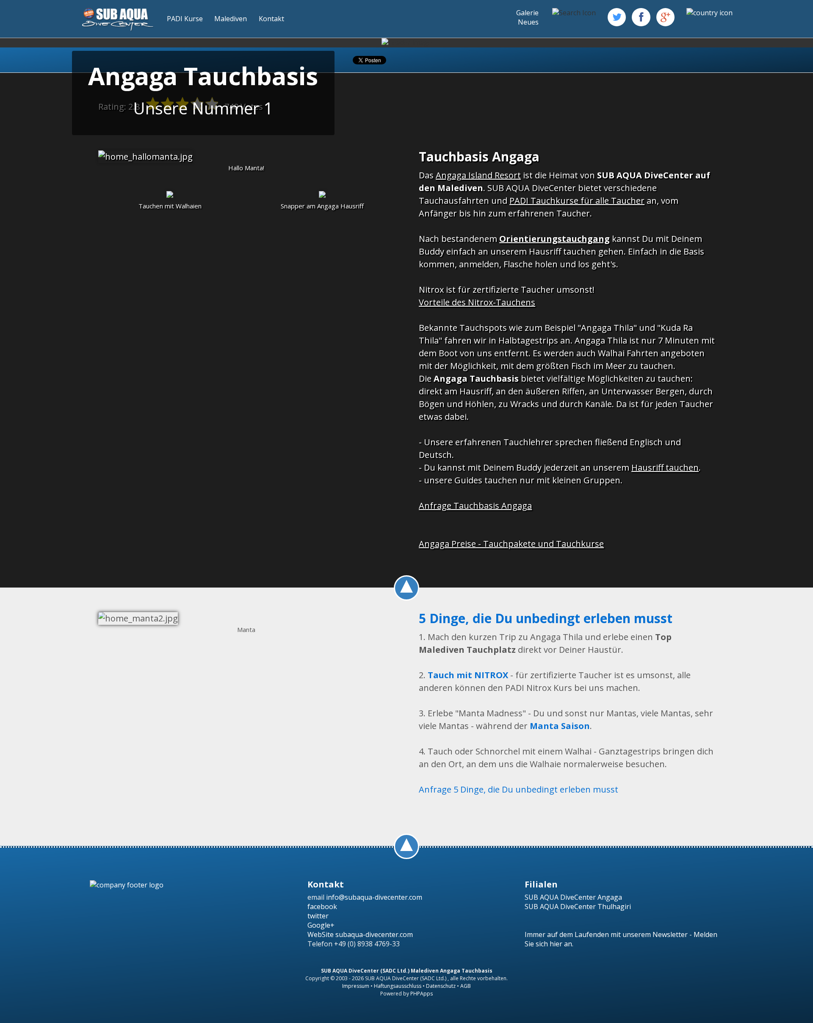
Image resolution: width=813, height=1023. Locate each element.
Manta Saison (560, 726)
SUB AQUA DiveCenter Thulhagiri (578, 906)
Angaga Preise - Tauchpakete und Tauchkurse (511, 543)
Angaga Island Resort (478, 175)
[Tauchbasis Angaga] (145, 156)
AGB (465, 986)
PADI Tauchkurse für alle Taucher (576, 200)
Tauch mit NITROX (468, 675)
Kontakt (271, 18)
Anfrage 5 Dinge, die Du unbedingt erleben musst (518, 789)
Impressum (355, 986)
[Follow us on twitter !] (617, 17)
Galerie (527, 12)
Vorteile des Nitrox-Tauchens (477, 302)
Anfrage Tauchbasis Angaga (475, 505)
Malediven (230, 18)
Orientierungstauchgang (554, 238)
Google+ (321, 925)
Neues (528, 22)
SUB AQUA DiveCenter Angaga (573, 897)
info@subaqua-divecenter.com (374, 897)
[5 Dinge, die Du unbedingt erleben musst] (138, 618)
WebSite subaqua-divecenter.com (360, 934)
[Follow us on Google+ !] (665, 17)
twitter (318, 915)
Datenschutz (441, 986)
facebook (322, 906)
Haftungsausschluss (397, 986)
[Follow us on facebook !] (641, 17)
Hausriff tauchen (665, 467)
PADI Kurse (185, 18)
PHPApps (421, 993)
